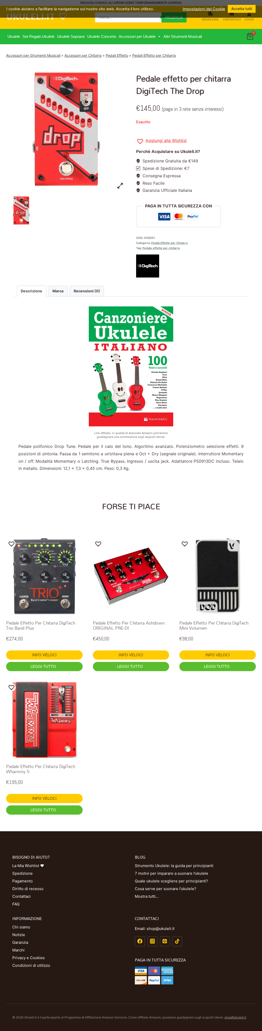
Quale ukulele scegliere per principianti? (171, 881)
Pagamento (22, 881)
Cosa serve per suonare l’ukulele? (165, 888)
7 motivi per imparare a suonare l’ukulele (171, 873)
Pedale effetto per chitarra (161, 248)
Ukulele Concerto (101, 36)
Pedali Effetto (117, 55)
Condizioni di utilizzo (31, 965)
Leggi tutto (43, 666)
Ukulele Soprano (71, 36)
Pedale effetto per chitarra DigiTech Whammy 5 (40, 769)
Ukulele (13, 36)
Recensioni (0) (87, 291)
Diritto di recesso (27, 888)
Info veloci (44, 655)
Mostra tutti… (147, 896)
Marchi (18, 950)
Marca (57, 291)
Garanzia (20, 942)
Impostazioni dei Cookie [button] (204, 9)
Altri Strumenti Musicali (182, 36)
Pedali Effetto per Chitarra (154, 55)
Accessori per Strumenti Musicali (33, 55)
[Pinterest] (165, 941)
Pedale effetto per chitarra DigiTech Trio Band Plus (40, 625)
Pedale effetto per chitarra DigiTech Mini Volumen (213, 625)
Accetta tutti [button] (241, 8)
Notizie (18, 934)
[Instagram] (152, 941)
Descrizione (31, 291)
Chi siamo (21, 927)
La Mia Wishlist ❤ (28, 865)
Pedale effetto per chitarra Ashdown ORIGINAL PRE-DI (129, 625)
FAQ (15, 904)
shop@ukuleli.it (235, 1017)
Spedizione (210, 19)
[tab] (31, 291)
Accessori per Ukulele (137, 36)
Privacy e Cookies (28, 957)
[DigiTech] (196, 266)
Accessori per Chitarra (83, 55)
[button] (159, 36)
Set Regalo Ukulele (38, 36)
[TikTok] (177, 941)
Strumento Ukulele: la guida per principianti (174, 865)
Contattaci (232, 19)
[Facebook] (140, 941)
